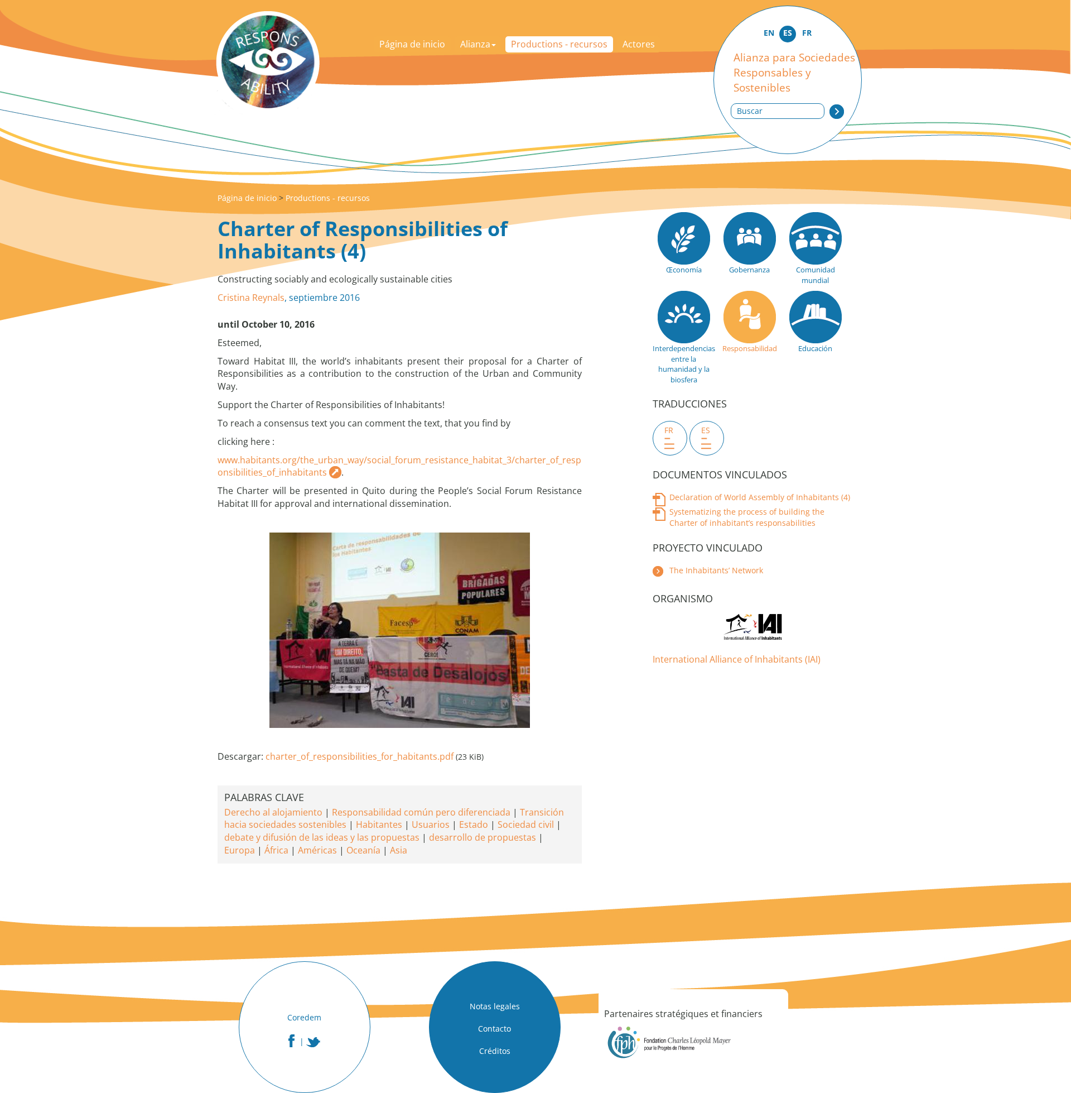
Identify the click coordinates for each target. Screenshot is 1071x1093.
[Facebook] (291, 1040)
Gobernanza (749, 270)
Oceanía (363, 850)
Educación (815, 348)
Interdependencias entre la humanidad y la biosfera (684, 364)
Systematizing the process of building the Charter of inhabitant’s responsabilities (746, 517)
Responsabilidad (749, 348)
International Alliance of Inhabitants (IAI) (737, 659)
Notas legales (495, 1006)
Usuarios (431, 824)
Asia (398, 850)
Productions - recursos (559, 44)
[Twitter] (313, 1042)
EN (769, 32)
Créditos (494, 1051)
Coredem (304, 1017)
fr (668, 430)
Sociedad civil (526, 824)
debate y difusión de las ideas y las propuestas (321, 837)
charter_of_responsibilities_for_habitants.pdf (360, 756)
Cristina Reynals (251, 297)
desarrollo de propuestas (482, 837)
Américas (317, 850)
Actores (639, 44)
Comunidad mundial (815, 275)
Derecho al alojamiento (273, 812)
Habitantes (379, 824)
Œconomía (684, 270)
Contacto (494, 1028)
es (705, 430)
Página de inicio (412, 44)
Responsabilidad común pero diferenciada (421, 812)
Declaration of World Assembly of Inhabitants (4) (759, 497)
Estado (473, 824)
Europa (239, 850)
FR (807, 32)
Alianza (475, 44)
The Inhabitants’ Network (716, 570)
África (276, 850)
